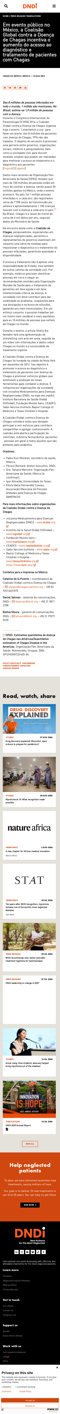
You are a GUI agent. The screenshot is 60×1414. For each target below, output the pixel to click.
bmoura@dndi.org (26, 616)
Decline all (30, 1406)
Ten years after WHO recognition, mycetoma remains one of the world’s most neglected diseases (27, 907)
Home (6, 16)
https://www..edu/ (19, 565)
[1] (55, 209)
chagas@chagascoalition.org (25, 587)
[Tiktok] (38, 1252)
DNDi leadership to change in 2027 (22, 983)
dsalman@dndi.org (26, 601)
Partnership (28, 663)
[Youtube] (27, 1252)
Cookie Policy (25, 1391)
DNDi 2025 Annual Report (18, 1125)
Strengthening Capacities (16, 666)
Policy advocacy (12, 663)
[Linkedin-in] (16, 1252)
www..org (16, 534)
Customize (6, 1391)
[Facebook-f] (44, 1252)
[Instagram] (22, 1252)
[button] (5, 88)
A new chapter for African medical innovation (28, 851)
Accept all (30, 1400)
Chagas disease (11, 668)
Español (20, 168)
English (8, 168)
